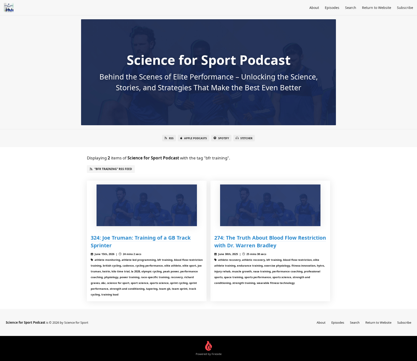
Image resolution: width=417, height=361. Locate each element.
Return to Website (376, 7)
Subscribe (405, 7)
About (314, 7)
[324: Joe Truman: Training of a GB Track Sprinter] (147, 205)
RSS (171, 138)
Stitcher (246, 138)
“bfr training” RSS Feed (113, 169)
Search (350, 7)
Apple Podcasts (195, 138)
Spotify (223, 138)
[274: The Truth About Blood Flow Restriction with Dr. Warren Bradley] (270, 205)
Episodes (332, 7)
